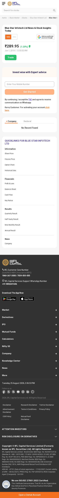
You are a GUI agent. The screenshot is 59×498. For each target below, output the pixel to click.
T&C (27, 260)
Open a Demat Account (29, 252)
